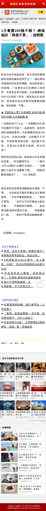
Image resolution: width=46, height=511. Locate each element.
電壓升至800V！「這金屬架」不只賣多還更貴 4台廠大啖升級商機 (7, 375)
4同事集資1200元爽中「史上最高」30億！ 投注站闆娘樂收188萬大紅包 (23, 264)
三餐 (10, 343)
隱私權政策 (36, 506)
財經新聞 (9, 19)
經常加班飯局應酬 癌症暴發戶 (38, 375)
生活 (17, 19)
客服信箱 (11, 506)
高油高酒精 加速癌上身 (23, 413)
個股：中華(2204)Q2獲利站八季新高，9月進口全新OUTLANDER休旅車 (38, 394)
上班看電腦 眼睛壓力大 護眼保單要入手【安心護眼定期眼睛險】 (23, 394)
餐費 (16, 343)
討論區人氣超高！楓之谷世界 (38, 413)
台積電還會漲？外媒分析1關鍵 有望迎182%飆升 (7, 394)
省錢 (22, 343)
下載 (41, 12)
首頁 (2, 19)
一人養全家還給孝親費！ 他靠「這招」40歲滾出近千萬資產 (23, 375)
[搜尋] (43, 6)
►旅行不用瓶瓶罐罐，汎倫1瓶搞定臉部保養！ (18, 282)
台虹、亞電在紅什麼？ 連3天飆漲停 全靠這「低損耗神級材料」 (7, 413)
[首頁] (23, 4)
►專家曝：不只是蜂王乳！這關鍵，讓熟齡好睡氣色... (18, 286)
